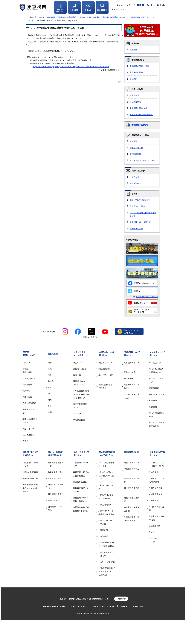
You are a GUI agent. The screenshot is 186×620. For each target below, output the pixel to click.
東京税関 (51, 17)
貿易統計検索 (129, 372)
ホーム (42, 17)
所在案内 (133, 79)
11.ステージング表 (106, 561)
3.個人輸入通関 (155, 488)
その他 (25, 441)
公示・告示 (134, 95)
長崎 (50, 405)
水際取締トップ (105, 362)
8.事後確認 (103, 536)
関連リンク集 (138, 606)
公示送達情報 (135, 102)
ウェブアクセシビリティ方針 (104, 606)
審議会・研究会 (80, 368)
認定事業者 (154, 388)
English (163, 5)
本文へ (119, 5)
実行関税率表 (135, 154)
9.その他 (153, 532)
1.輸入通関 (153, 472)
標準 (140, 5)
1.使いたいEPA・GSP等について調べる (106, 475)
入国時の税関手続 (30, 478)
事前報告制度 (79, 419)
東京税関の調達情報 (138, 108)
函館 (50, 362)
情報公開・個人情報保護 (140, 222)
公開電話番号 (135, 183)
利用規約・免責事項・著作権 (54, 606)
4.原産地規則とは (106, 504)
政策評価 (77, 413)
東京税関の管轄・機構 (139, 66)
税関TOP (26, 362)
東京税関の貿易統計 (140, 125)
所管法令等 (78, 362)
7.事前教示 (103, 530)
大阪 (50, 387)
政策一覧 (77, 375)
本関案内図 (122, 598)
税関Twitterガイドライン (147, 296)
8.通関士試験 (154, 526)
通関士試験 (27, 397)
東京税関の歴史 (136, 72)
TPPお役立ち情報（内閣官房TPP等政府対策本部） (81, 394)
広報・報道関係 (29, 403)
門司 (50, 399)
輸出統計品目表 (80, 481)
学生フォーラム (29, 428)
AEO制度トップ (156, 362)
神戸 (50, 393)
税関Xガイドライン (90, 337)
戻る (120, 82)
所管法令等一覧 (136, 147)
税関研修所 (27, 384)
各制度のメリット (157, 394)
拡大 (148, 5)
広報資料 (153, 406)
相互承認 (153, 400)
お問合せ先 (134, 177)
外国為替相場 (141, 114)
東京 (50, 368)
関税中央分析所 (29, 378)
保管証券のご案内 (137, 206)
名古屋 (51, 381)
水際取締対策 (104, 368)
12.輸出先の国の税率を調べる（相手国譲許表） (106, 571)
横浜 (50, 375)
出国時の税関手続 (30, 472)
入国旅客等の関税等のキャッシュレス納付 (30, 488)
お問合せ (123, 606)
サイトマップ (119, 9)
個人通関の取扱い (55, 494)
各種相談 (133, 141)
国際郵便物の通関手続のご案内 (70, 17)
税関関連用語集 (136, 228)
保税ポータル (54, 500)
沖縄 (50, 412)
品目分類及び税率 (55, 472)
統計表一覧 (129, 378)
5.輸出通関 (153, 500)
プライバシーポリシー (79, 606)
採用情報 (26, 390)
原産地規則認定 (54, 478)
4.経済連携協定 (155, 494)
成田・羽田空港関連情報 (140, 200)
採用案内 (133, 49)
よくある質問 (143, 160)
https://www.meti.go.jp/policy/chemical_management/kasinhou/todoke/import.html (71, 66)
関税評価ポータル (131, 462)
